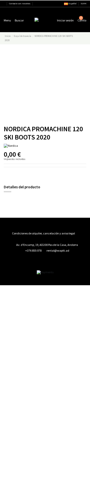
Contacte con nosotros (19, 3)
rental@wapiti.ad (57, 250)
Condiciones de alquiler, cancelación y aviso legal (43, 233)
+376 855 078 (33, 250)
